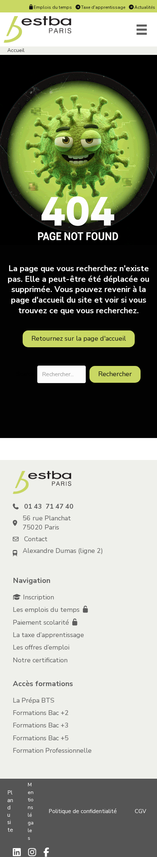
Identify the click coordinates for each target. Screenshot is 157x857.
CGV (140, 811)
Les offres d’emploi (41, 647)
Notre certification (40, 660)
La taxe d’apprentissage (48, 634)
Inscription (38, 597)
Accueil (15, 50)
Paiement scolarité (42, 622)
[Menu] (142, 30)
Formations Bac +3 (41, 725)
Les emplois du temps (47, 609)
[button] (115, 374)
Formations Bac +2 (41, 712)
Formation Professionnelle (52, 750)
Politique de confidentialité (83, 811)
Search (25, 374)
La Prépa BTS (33, 700)
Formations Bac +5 (41, 738)
